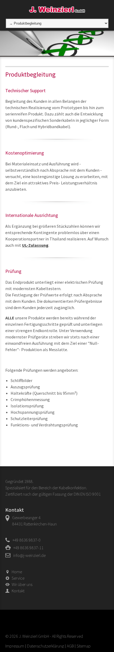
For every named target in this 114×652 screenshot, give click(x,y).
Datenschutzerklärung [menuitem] (45, 646)
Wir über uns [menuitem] (22, 584)
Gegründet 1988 (19, 481)
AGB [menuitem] (70, 646)
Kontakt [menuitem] (18, 590)
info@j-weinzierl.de (29, 555)
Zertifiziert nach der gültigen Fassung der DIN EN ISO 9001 (53, 494)
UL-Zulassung (35, 245)
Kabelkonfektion (72, 487)
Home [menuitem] (17, 571)
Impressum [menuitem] (14, 646)
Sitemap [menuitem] (84, 646)
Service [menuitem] (18, 578)
